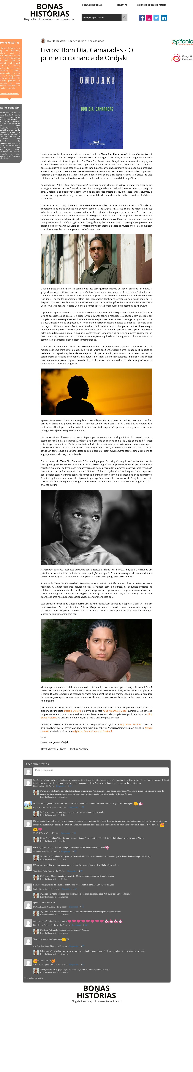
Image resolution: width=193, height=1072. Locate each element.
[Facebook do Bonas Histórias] (142, 18)
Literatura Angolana (50, 742)
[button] (122, 5)
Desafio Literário (49, 748)
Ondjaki (65, 742)
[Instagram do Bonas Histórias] (149, 18)
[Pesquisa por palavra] (124, 17)
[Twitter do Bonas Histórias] (156, 18)
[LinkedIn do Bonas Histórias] (164, 18)
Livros (63, 748)
